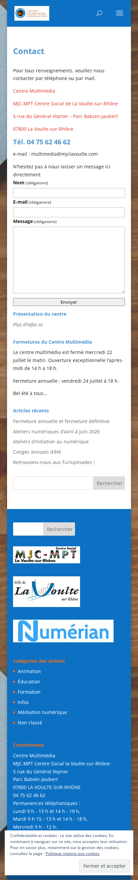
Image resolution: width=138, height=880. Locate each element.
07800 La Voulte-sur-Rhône (43, 129)
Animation (29, 671)
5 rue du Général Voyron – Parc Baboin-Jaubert (65, 116)
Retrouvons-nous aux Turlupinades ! (54, 462)
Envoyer (69, 302)
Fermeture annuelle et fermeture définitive (61, 421)
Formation (29, 692)
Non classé (30, 722)
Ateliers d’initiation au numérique (51, 441)
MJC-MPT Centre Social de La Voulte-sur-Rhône (65, 103)
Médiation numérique (42, 712)
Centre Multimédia (34, 91)
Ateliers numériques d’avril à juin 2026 (56, 431)
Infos (23, 702)
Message (35, 221)
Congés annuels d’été (37, 452)
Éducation (29, 681)
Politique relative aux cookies (72, 853)
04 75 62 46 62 (29, 795)
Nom (30, 182)
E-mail (32, 202)
